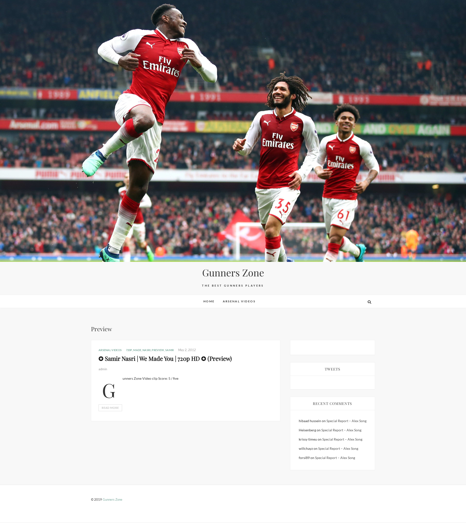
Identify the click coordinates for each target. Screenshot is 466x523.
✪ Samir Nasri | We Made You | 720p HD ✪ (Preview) (165, 358)
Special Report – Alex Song (346, 421)
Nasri (146, 350)
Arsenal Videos (239, 301)
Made (137, 350)
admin (103, 369)
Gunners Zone (233, 272)
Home (209, 301)
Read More (110, 407)
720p (129, 350)
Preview (158, 350)
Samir (169, 350)
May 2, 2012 (187, 350)
